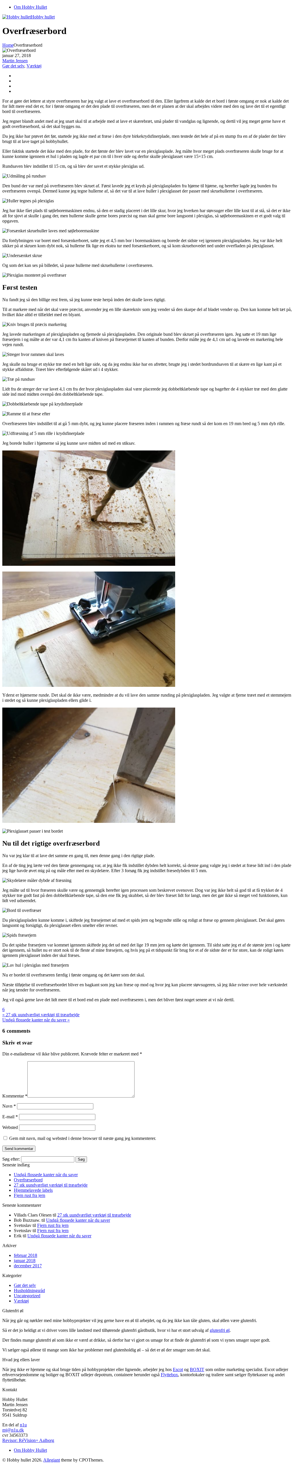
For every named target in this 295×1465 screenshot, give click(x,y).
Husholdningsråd (29, 1290)
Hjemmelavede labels (33, 1190)
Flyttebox (169, 1374)
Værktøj (34, 65)
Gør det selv (13, 65)
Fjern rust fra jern (29, 1195)
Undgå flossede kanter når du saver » (36, 1019)
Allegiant (51, 1460)
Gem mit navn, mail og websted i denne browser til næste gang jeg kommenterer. (82, 1138)
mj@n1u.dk (13, 1430)
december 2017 (28, 1265)
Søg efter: (11, 1159)
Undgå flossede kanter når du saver (46, 1174)
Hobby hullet (43, 16)
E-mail (10, 1116)
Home (8, 45)
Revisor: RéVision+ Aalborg (28, 1440)
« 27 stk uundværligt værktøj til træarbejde (41, 1014)
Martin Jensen (15, 60)
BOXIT (197, 1369)
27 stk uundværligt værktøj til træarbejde (51, 1185)
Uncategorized (27, 1295)
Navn (9, 1106)
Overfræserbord (28, 1179)
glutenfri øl (220, 1330)
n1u (23, 1424)
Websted (10, 1127)
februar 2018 (25, 1255)
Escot (178, 1369)
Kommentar (14, 1095)
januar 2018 (24, 1260)
